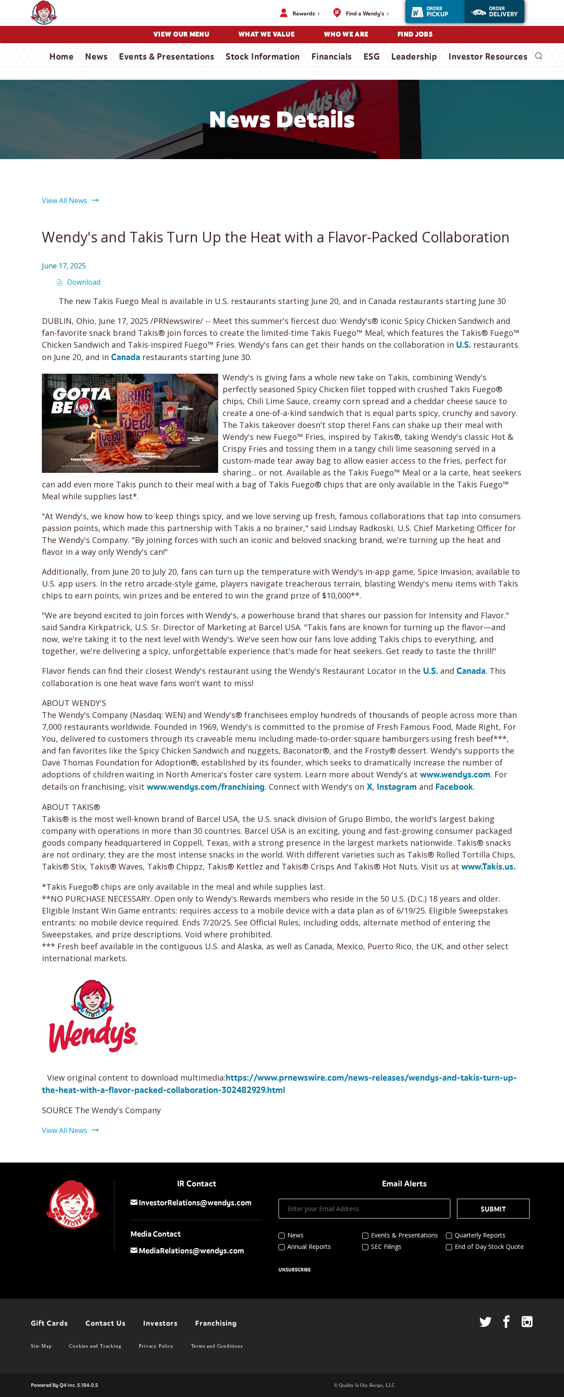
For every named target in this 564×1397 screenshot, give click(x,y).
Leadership (414, 57)
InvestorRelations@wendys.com (194, 1203)
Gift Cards (49, 1323)
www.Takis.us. (488, 867)
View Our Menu (181, 34)
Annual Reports (309, 1246)
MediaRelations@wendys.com (190, 1251)
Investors (160, 1323)
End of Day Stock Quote (489, 1246)
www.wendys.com (455, 774)
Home (61, 57)
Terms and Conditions (217, 1346)
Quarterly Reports (480, 1235)
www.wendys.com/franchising (206, 787)
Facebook (454, 787)
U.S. (463, 345)
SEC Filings (386, 1246)
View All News (64, 200)
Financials (332, 57)
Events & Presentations (166, 57)
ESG (372, 57)
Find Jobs (415, 34)
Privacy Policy (156, 1346)
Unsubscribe (294, 1270)
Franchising (216, 1323)
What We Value (266, 34)
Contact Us (105, 1323)
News (96, 57)
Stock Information (263, 57)
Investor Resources (488, 57)
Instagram (397, 787)
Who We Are (346, 34)
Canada (125, 357)
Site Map (41, 1346)
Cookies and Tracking (95, 1346)
